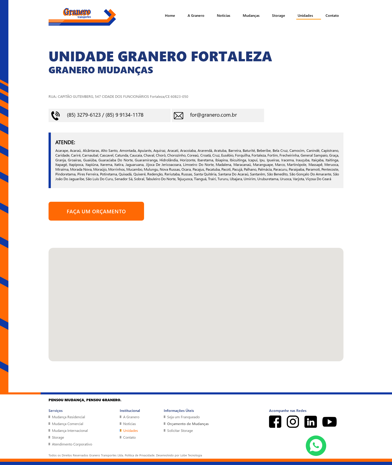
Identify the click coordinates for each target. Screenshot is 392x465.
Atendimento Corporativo (72, 444)
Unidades (305, 15)
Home (170, 15)
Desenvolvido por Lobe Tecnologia (179, 455)
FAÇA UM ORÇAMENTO (96, 211)
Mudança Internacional (70, 430)
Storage (278, 15)
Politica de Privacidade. (140, 455)
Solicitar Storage (180, 430)
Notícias (223, 15)
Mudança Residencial (68, 416)
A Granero (196, 15)
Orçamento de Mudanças (188, 423)
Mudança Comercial (67, 423)
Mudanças (251, 15)
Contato (332, 15)
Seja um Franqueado (183, 416)
